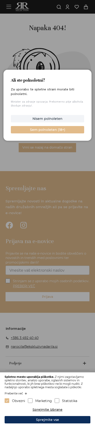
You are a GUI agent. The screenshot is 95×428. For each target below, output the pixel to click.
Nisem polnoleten (47, 119)
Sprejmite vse (47, 420)
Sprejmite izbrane (47, 410)
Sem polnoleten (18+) (47, 130)
